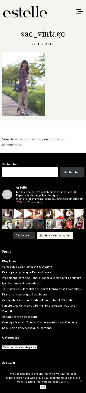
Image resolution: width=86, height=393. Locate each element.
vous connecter (30, 139)
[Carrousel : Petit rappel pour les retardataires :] (79, 224)
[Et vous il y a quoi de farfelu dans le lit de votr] (28, 214)
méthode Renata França (42, 288)
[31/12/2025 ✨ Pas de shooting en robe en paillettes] (38, 224)
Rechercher (10, 164)
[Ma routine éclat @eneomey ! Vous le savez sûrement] (58, 224)
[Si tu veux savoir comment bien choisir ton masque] (7, 214)
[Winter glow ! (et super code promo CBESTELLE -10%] (68, 214)
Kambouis (8, 266)
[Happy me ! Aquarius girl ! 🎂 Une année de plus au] (58, 214)
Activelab (8, 300)
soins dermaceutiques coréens (30, 327)
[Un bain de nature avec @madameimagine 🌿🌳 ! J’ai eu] (48, 214)
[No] (81, 381)
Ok (43, 386)
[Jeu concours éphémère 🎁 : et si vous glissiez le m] (68, 224)
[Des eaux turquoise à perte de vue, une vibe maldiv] (7, 224)
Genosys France (13, 322)
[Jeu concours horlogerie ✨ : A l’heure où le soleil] (17, 224)
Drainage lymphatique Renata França (26, 272)
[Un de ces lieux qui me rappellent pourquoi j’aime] (48, 224)
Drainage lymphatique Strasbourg (24, 294)
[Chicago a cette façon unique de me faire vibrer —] (28, 224)
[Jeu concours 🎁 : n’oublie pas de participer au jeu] (79, 214)
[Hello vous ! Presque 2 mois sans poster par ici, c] (38, 214)
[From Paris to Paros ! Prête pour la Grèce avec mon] (17, 214)
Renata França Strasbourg (19, 316)
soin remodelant (31, 283)
